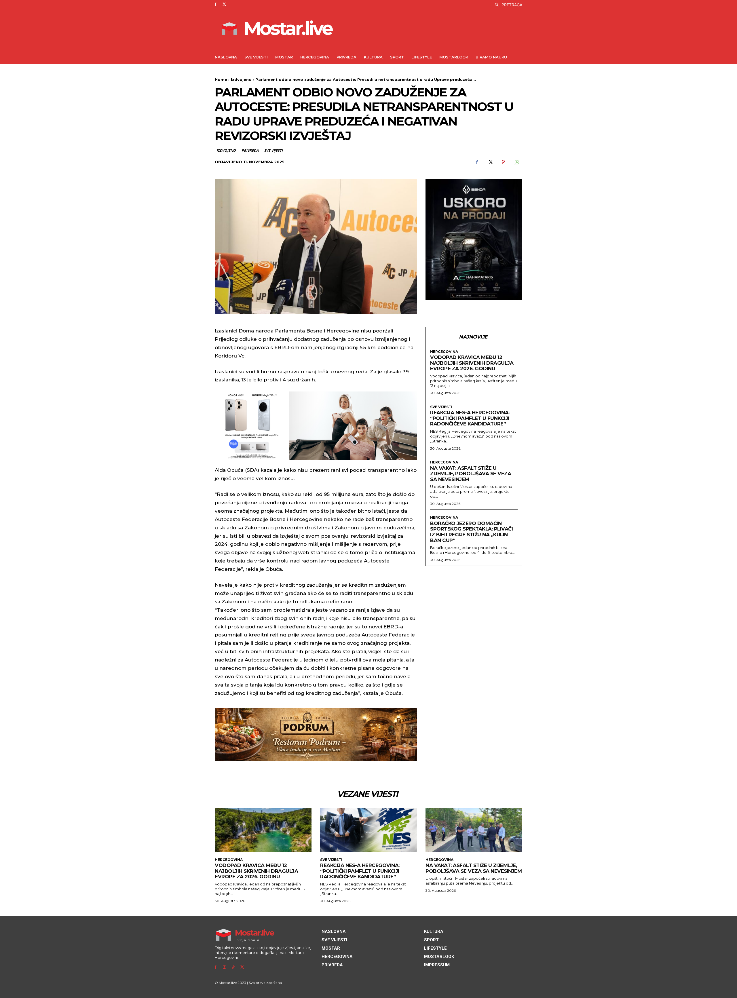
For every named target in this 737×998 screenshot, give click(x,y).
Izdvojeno (241, 79)
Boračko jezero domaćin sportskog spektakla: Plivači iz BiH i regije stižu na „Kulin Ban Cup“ (471, 531)
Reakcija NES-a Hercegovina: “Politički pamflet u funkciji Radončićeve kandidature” (470, 418)
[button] (507, 5)
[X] (224, 4)
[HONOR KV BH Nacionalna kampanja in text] (316, 425)
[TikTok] (233, 967)
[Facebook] (215, 4)
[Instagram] (224, 967)
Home (221, 79)
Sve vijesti (273, 150)
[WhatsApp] (516, 162)
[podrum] (316, 734)
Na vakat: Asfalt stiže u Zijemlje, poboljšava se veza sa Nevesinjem (470, 473)
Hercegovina (444, 352)
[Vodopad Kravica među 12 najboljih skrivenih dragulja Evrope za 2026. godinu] (263, 830)
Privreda (250, 150)
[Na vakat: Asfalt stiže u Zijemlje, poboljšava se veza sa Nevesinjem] (474, 830)
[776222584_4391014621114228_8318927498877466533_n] (474, 239)
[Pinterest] (503, 162)
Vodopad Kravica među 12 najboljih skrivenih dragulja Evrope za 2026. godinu (471, 362)
